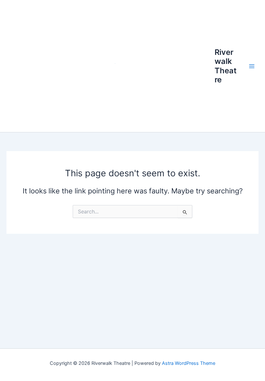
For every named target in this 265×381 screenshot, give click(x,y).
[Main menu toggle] (252, 66)
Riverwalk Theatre (226, 65)
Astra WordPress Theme (188, 363)
